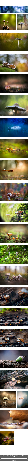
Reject (14, 459)
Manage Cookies (14, 460)
